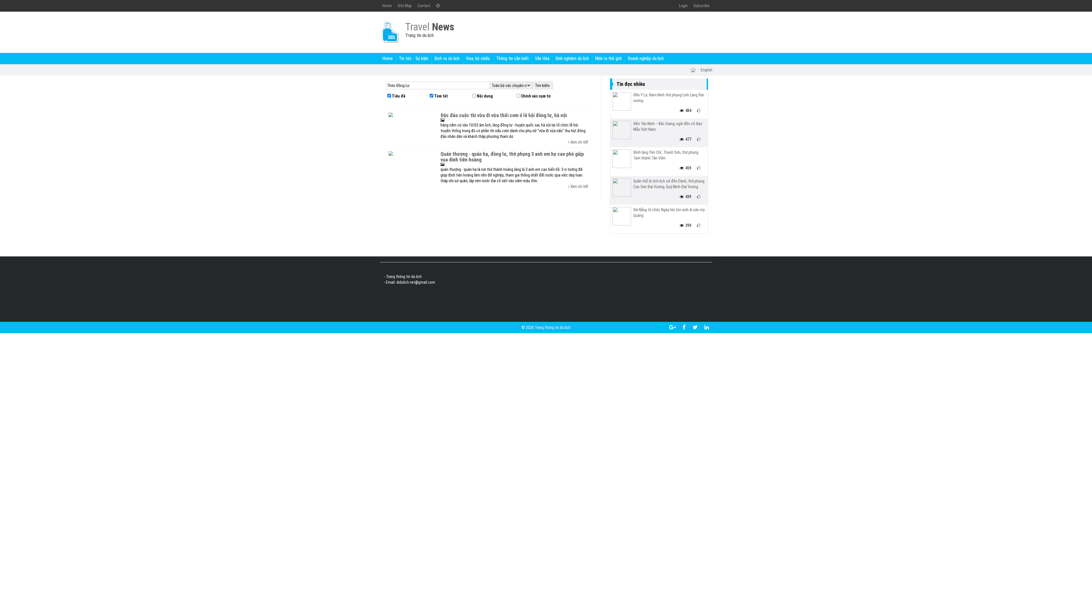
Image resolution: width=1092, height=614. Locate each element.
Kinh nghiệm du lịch (572, 58)
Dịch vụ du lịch (447, 58)
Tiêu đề (398, 96)
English (706, 70)
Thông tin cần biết (512, 58)
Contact (424, 5)
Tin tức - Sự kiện (413, 58)
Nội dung (484, 96)
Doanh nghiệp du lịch (646, 58)
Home (387, 5)
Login (683, 5)
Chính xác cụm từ (535, 96)
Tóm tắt (440, 96)
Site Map (405, 5)
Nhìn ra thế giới (608, 58)
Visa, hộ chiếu (478, 58)
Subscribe (701, 5)
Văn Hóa (542, 58)
